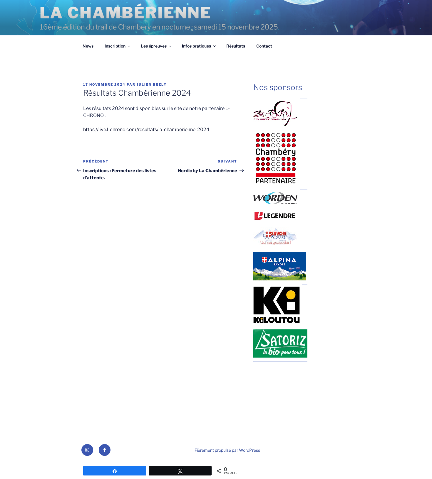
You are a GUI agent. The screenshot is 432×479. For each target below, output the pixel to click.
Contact (264, 45)
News (88, 45)
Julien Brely (152, 84)
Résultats (235, 45)
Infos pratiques (196, 45)
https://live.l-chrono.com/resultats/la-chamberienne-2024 (146, 129)
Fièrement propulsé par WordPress (227, 450)
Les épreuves (154, 45)
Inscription (115, 45)
